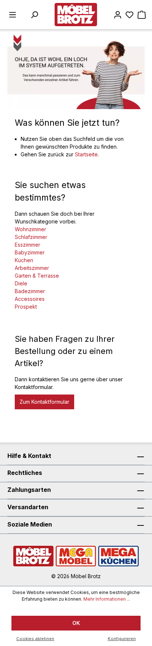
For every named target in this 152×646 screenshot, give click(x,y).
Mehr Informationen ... (106, 599)
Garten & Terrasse (37, 275)
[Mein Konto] (118, 14)
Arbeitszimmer (32, 268)
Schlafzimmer (31, 237)
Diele (21, 283)
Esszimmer (27, 245)
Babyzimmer (30, 252)
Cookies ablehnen (35, 638)
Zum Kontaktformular (44, 402)
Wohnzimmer (30, 229)
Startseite (86, 154)
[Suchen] (34, 14)
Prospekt (26, 306)
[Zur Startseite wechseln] (76, 14)
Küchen (24, 260)
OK (76, 623)
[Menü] (12, 14)
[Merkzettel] (129, 14)
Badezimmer (30, 291)
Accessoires (30, 299)
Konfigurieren (122, 638)
